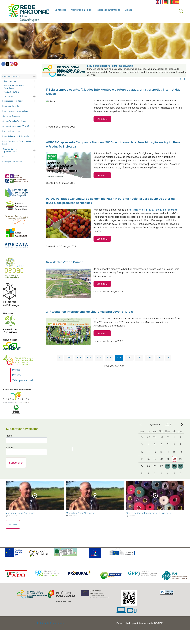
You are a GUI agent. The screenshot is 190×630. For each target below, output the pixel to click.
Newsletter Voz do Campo (64, 262)
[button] (181, 11)
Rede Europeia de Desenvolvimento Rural (18, 142)
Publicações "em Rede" (12, 101)
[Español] (177, 1)
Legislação (8, 96)
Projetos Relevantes (11, 131)
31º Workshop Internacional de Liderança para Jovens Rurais (89, 311)
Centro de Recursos (11, 116)
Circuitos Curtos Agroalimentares (9, 150)
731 (139, 357)
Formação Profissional (12, 162)
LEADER (5, 157)
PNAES (16, 369)
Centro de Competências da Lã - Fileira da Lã (148, 513)
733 (159, 357)
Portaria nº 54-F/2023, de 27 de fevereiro (153, 209)
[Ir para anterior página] (60, 358)
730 (129, 357)
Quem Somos (10, 81)
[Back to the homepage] (27, 13)
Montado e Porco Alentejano (20, 513)
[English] (158, 1)
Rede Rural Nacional (11, 76)
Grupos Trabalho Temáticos (14, 121)
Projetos (17, 374)
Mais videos (13, 524)
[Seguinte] (184, 79)
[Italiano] (169, 1)
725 (79, 357)
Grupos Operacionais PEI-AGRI (15, 126)
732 (149, 357)
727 (99, 357)
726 (89, 357)
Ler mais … (102, 118)
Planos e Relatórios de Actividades (14, 86)
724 (68, 357)
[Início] (48, 10)
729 (119, 357)
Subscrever (16, 462)
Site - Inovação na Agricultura (15, 111)
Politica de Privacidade (50, 623)
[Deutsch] (165, 1)
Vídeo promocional (22, 380)
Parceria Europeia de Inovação (15, 136)
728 (109, 357)
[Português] (173, 1)
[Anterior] (180, 79)
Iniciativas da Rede (10, 106)
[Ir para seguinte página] (168, 358)
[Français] (162, 1)
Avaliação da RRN (11, 92)
